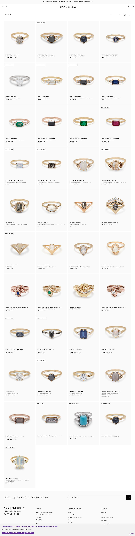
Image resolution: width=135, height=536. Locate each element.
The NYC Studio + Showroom (44, 512)
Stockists (39, 519)
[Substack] (18, 514)
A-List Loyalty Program (74, 517)
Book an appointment (113, 7)
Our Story (103, 512)
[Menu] (2, 6)
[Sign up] (128, 497)
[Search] (6, 7)
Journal (103, 514)
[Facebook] (5, 514)
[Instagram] (8, 514)
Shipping (70, 522)
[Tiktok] (11, 514)
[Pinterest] (14, 514)
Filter (9, 14)
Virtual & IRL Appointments (43, 514)
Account (70, 519)
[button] (8, 37)
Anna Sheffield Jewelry (14, 511)
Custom (16, 7)
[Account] (129, 7)
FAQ (69, 512)
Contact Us (71, 514)
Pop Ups (38, 517)
